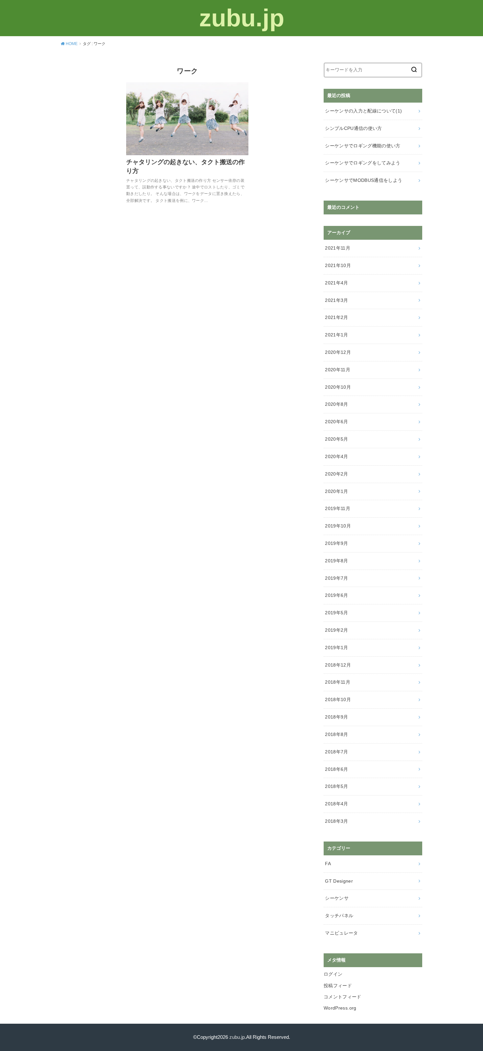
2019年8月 (336, 560)
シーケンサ (337, 898)
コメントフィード (342, 996)
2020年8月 (336, 404)
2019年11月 (337, 508)
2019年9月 (336, 543)
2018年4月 (336, 803)
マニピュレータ (341, 933)
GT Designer (339, 881)
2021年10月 (338, 265)
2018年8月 (336, 734)
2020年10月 (338, 387)
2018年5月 (336, 786)
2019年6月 (336, 595)
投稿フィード (338, 985)
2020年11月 (337, 369)
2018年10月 (338, 699)
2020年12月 (338, 352)
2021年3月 (336, 300)
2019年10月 (338, 525)
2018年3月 (336, 821)
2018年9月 (336, 717)
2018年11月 (337, 682)
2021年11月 (337, 248)
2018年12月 (338, 665)
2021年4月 (336, 282)
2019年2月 (336, 630)
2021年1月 (336, 334)
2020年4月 (336, 456)
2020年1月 (336, 491)
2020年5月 (336, 439)
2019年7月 (336, 578)
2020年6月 (336, 421)
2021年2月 (336, 317)
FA (328, 863)
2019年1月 (336, 647)
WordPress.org (340, 1008)
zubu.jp (241, 18)
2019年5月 (336, 612)
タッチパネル (339, 915)
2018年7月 (336, 751)
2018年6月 (336, 769)
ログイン (333, 974)
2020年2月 (336, 474)
